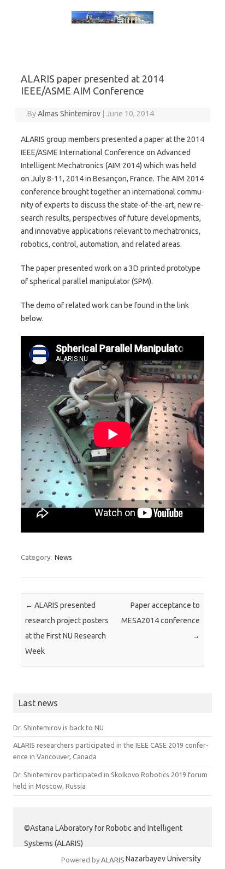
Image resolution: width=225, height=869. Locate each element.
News (63, 557)
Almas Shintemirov (69, 113)
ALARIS (113, 860)
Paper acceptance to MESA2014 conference (160, 620)
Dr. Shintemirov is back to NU (58, 727)
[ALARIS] (112, 20)
